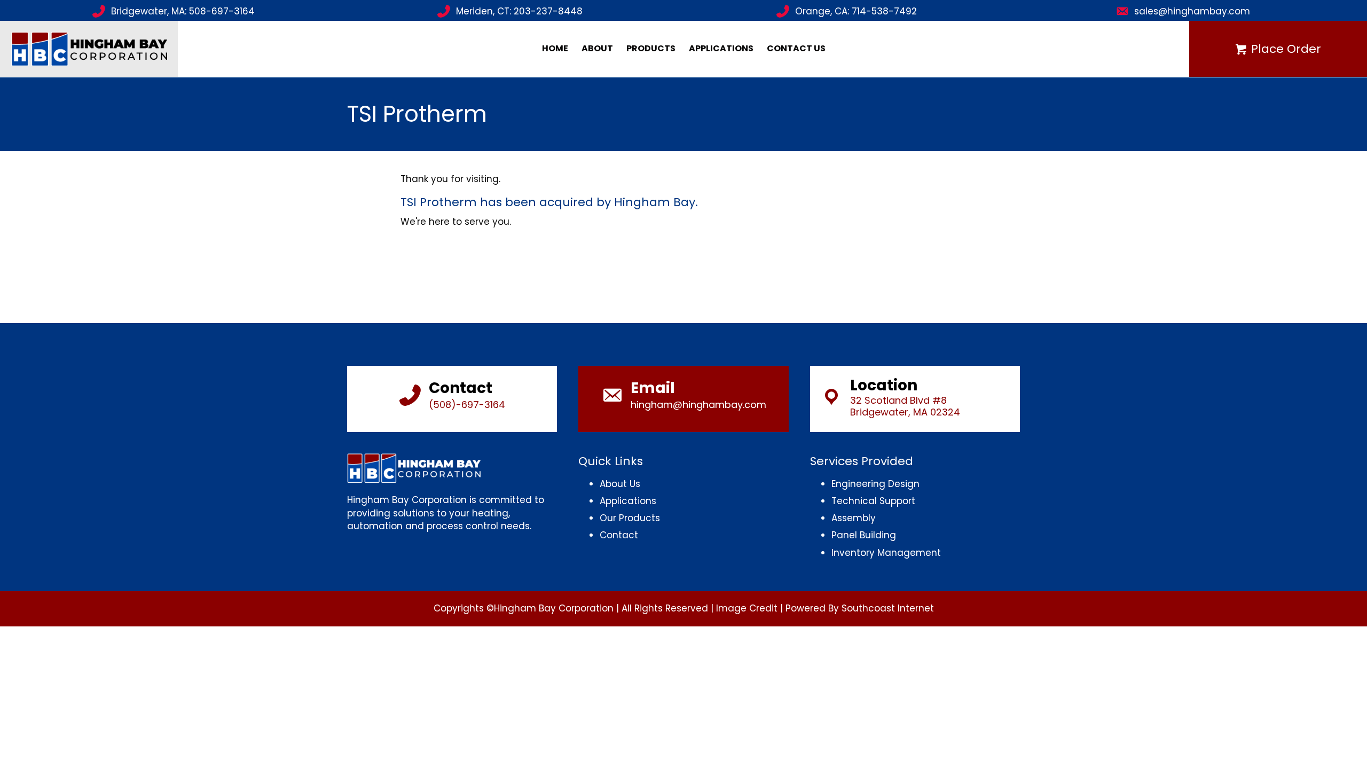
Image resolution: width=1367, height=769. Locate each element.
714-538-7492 (884, 11)
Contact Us (796, 48)
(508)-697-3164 (467, 404)
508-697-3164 (222, 11)
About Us (620, 483)
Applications (721, 48)
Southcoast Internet (888, 608)
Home (555, 48)
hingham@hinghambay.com (698, 404)
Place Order (1286, 49)
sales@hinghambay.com (1192, 11)
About (597, 48)
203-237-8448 (548, 11)
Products (650, 48)
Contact (619, 535)
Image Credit (746, 608)
